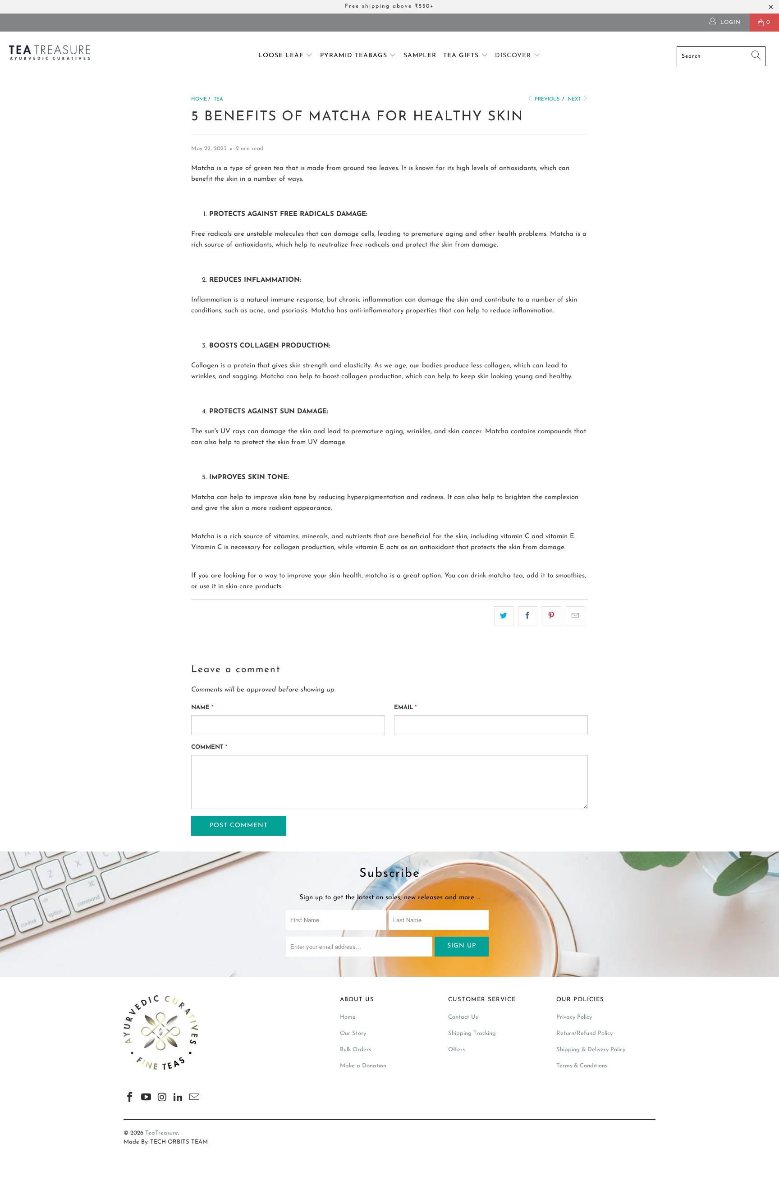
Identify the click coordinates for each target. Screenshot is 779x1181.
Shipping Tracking (472, 1033)
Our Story (353, 1033)
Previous (546, 99)
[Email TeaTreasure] (195, 1098)
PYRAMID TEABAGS (355, 55)
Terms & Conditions (581, 1066)
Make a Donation (363, 1066)
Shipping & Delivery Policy (590, 1050)
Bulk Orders (355, 1050)
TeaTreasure (161, 1133)
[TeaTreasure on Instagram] (162, 1098)
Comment (209, 747)
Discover (514, 55)
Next (575, 99)
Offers (456, 1050)
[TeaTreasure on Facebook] (130, 1098)
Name (202, 707)
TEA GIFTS (462, 55)
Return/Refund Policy (584, 1033)
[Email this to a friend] (575, 616)
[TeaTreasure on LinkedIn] (178, 1098)
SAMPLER (419, 55)
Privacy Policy (574, 1017)
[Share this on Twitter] (503, 616)
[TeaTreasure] (66, 54)
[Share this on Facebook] (527, 616)
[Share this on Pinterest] (551, 616)
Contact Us (463, 1017)
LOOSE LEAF (282, 55)
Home (348, 1017)
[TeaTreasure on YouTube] (146, 1098)
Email (405, 707)
